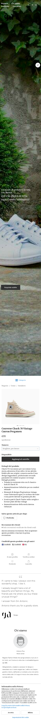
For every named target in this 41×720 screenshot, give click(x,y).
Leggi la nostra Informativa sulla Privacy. (15, 705)
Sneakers (22, 386)
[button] (9, 518)
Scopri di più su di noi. (9, 707)
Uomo (13, 386)
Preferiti (12, 564)
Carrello (28, 564)
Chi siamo (15, 3)
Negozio (5, 386)
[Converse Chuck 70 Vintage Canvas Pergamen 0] (20, 406)
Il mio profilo (12, 557)
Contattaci (17, 6)
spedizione (6, 440)
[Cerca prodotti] (38, 65)
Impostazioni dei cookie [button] (20, 717)
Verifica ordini (29, 557)
